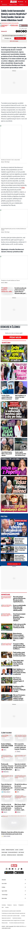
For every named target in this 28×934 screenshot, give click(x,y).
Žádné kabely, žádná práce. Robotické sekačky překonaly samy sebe (18, 663)
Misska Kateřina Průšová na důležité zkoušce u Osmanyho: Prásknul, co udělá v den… (19, 637)
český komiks (20, 854)
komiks (3, 849)
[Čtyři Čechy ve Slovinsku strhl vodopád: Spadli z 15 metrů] (6, 680)
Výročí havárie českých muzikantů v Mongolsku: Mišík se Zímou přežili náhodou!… (19, 617)
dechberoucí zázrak (11, 854)
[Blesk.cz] (13, 1)
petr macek (21, 852)
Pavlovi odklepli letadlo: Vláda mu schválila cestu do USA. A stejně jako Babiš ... (20, 549)
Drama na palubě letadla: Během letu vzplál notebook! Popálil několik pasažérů (19, 607)
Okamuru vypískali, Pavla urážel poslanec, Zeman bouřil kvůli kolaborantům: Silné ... (20, 557)
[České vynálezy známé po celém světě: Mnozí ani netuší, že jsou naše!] (6, 655)
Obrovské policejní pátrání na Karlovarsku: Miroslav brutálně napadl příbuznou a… (19, 599)
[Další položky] (26, 4)
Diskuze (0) (4, 31)
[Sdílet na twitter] (19, 31)
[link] (6, 869)
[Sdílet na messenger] (21, 31)
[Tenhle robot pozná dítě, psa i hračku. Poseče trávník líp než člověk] (6, 627)
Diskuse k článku (10, 327)
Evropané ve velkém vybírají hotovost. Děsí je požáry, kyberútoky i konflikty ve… (19, 646)
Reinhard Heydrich (10, 849)
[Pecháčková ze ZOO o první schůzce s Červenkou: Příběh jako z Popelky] (6, 689)
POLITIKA (4, 516)
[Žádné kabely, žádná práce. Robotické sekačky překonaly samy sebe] (6, 663)
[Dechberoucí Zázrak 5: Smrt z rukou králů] (11, 141)
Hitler (23, 187)
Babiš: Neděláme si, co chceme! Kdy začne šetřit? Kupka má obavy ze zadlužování (19, 671)
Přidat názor (15, 337)
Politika (3, 543)
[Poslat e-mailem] (26, 31)
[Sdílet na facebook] (17, 31)
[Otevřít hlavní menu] (1, 1)
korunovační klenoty (12, 852)
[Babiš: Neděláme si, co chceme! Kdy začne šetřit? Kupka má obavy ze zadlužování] (6, 671)
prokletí (21, 849)
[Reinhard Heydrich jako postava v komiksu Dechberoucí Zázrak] (14, 218)
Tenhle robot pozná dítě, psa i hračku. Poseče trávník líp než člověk (19, 625)
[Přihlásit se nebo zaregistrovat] (25, 1)
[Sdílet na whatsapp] (23, 31)
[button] (9, 872)
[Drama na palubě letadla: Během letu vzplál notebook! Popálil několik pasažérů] (6, 608)
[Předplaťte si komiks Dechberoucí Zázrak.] (14, 25)
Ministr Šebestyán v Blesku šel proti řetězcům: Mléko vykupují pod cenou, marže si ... (19, 541)
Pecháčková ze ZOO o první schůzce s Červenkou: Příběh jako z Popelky (19, 688)
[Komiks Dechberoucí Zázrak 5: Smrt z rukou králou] (4, 25)
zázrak (16, 849)
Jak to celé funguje (14, 41)
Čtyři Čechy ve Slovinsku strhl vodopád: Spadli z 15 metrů (18, 680)
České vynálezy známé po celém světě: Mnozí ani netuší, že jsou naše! (19, 654)
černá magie (4, 852)
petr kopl (4, 854)
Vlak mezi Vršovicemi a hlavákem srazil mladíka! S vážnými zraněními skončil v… (19, 697)
